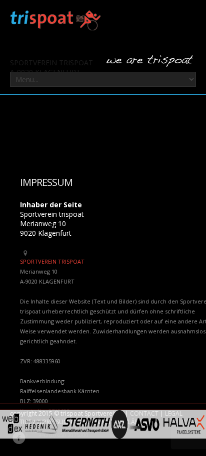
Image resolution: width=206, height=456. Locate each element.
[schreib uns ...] (149, 61)
